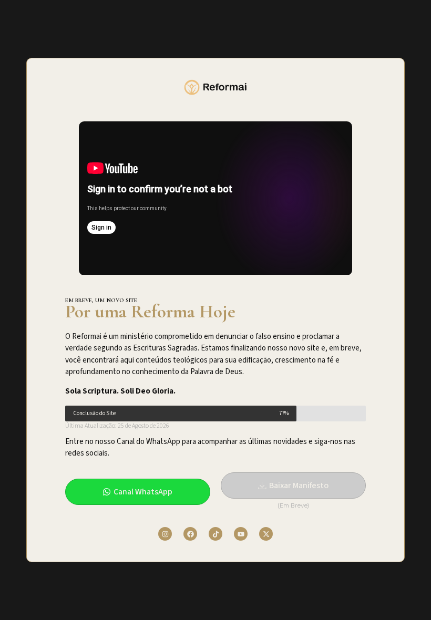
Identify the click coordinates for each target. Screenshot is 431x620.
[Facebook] (190, 534)
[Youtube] (241, 534)
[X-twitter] (266, 534)
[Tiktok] (215, 534)
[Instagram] (165, 534)
